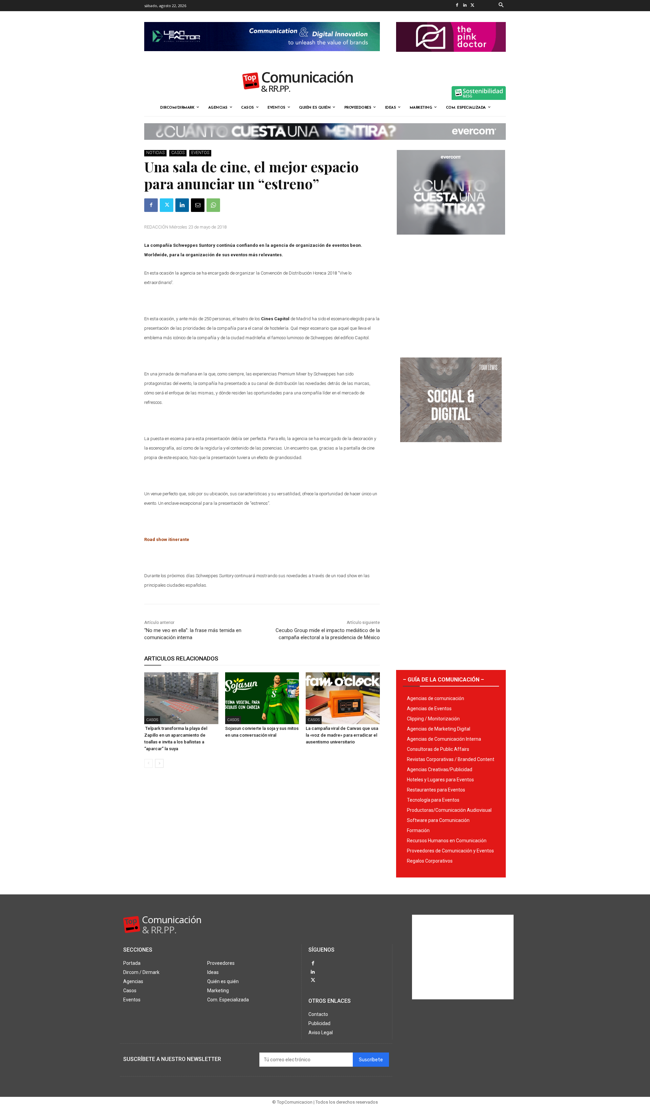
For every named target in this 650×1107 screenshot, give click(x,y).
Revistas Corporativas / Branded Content (450, 759)
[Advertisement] (451, 293)
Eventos (200, 152)
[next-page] (159, 763)
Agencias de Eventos (429, 708)
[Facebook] (457, 5)
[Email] (197, 205)
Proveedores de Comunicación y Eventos (450, 850)
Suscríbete (371, 1060)
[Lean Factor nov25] (262, 56)
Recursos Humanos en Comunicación (446, 840)
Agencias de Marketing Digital (438, 729)
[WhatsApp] (213, 205)
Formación (418, 830)
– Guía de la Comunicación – (443, 679)
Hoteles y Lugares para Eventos (440, 779)
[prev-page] (148, 763)
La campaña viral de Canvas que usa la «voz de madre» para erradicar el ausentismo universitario (342, 735)
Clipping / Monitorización (433, 718)
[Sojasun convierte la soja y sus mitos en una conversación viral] (262, 698)
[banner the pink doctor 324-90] (451, 57)
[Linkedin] (465, 5)
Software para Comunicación (438, 820)
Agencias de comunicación (435, 698)
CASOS (178, 152)
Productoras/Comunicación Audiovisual (449, 810)
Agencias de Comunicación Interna (444, 739)
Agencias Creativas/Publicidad (439, 769)
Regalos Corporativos (430, 861)
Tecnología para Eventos (433, 800)
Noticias (155, 152)
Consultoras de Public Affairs (438, 749)
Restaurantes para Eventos (436, 790)
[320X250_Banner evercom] (451, 240)
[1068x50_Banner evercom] (325, 145)
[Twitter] (472, 5)
